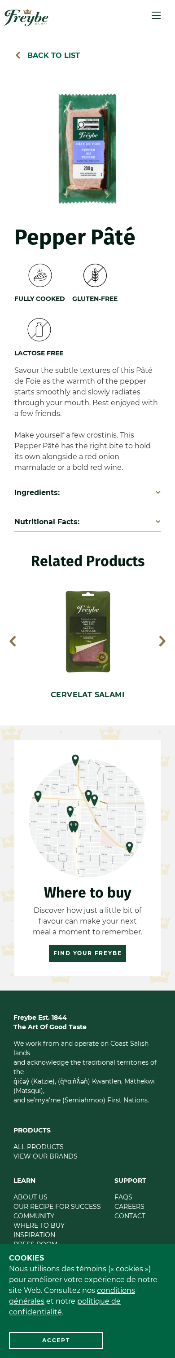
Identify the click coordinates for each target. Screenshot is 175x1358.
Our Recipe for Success (57, 1207)
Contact (129, 1216)
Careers (129, 1207)
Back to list (52, 55)
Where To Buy (39, 1225)
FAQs (123, 1197)
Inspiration (34, 1235)
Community (33, 1216)
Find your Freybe (87, 953)
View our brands (45, 1156)
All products (38, 1147)
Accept (56, 1340)
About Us (30, 1197)
